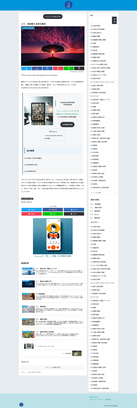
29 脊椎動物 (95, 124)
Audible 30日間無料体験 (53, 16)
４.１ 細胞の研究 (96, 207)
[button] (115, 193)
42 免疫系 (94, 170)
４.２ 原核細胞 (95, 204)
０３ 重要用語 (95, 218)
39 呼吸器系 (95, 159)
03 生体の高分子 (96, 33)
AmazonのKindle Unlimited (54, 135)
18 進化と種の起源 (97, 85)
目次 (50, 131)
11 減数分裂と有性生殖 (98, 61)
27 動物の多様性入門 (97, 117)
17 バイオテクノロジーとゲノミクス (102, 82)
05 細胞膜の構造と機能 (98, 40)
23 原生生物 (95, 103)
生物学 (24, 202)
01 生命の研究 (95, 26)
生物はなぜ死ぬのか (71, 114)
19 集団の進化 (95, 89)
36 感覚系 (94, 149)
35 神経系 (94, 145)
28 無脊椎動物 (95, 121)
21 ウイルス (95, 96)
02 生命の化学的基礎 (97, 29)
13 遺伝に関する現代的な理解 (100, 68)
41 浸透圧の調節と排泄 (98, 166)
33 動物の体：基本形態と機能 (100, 138)
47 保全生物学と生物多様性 (100, 187)
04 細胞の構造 (95, 36)
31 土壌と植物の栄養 (97, 131)
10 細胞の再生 (95, 57)
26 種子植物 (95, 114)
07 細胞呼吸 (95, 47)
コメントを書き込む (53, 367)
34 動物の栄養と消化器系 (99, 142)
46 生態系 (94, 184)
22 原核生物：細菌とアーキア (100, 99)
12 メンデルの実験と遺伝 (99, 64)
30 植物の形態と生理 (97, 128)
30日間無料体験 (67, 124)
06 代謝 (93, 43)
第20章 (29, 202)
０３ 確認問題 (95, 211)
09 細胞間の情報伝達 (97, 54)
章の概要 (47, 138)
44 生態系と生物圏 (97, 177)
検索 (91, 15)
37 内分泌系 (95, 152)
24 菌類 (93, 107)
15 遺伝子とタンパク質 (98, 75)
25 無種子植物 (95, 110)
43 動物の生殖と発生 (97, 173)
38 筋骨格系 (95, 156)
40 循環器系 (95, 163)
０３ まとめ (94, 214)
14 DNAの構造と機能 (98, 71)
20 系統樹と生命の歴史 (28, 198)
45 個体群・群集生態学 (98, 180)
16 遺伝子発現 (95, 78)
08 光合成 (94, 50)
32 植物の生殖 (95, 135)
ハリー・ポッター (63, 111)
